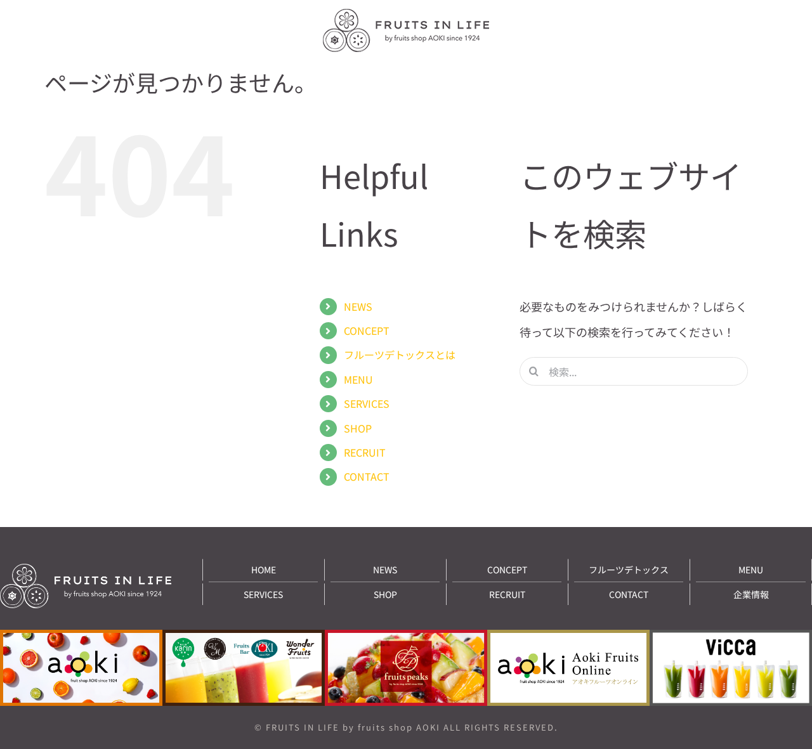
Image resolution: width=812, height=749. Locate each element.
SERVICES (367, 403)
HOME (263, 569)
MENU (358, 379)
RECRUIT (365, 452)
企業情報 (751, 594)
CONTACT (367, 476)
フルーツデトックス (629, 569)
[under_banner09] (731, 635)
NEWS (358, 306)
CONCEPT (367, 330)
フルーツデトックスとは (399, 354)
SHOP (358, 428)
